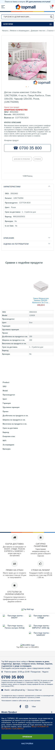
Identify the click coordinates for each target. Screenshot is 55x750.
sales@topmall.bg (18, 690)
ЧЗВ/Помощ (27, 176)
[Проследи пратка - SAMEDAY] (40, 635)
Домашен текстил (38, 31)
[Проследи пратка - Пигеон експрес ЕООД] (14, 628)
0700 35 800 (12, 677)
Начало (5, 31)
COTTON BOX (22, 117)
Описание (8, 238)
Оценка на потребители (16, 244)
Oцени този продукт (11, 107)
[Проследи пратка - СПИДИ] (40, 618)
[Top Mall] (25, 7)
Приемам (27, 737)
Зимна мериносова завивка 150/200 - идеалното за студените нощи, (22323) (41, 300)
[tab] (27, 186)
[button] (26, 87)
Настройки (27, 743)
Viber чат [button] (38, 690)
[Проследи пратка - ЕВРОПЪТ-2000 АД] (40, 628)
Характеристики (11, 187)
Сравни (37, 159)
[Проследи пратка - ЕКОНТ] (14, 618)
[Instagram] (27, 706)
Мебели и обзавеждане (19, 31)
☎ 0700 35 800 (27, 148)
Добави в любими (22, 159)
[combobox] (27, 16)
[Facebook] (20, 706)
